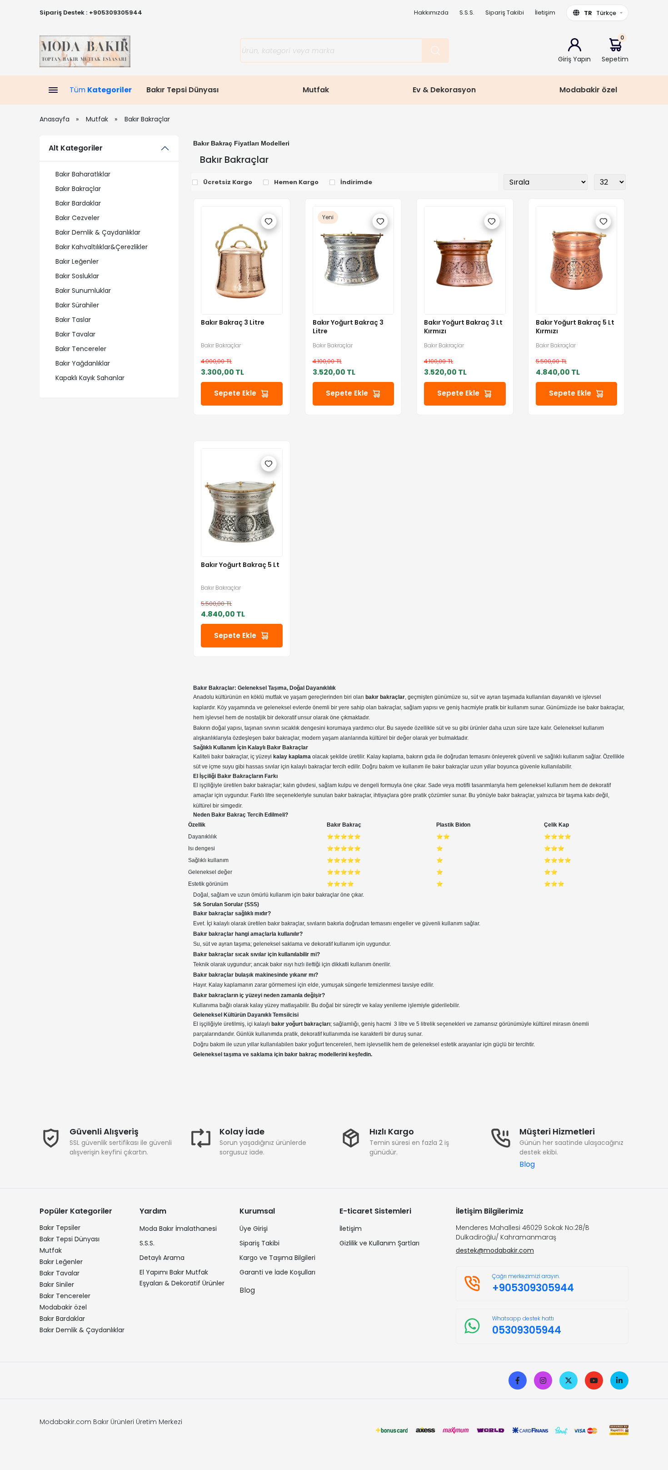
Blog (527, 1164)
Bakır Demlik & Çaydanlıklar (97, 232)
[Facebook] (517, 1380)
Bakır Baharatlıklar (82, 174)
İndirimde (356, 182)
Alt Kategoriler (76, 148)
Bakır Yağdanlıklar (82, 363)
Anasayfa (55, 119)
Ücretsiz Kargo (227, 182)
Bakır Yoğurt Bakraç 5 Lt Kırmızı (575, 327)
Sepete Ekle (235, 393)
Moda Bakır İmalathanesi (178, 1228)
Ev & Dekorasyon (444, 90)
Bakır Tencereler (80, 348)
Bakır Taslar (73, 319)
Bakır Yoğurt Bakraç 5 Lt (240, 565)
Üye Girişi (253, 1228)
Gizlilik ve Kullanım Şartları (379, 1243)
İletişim (545, 12)
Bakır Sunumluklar (83, 290)
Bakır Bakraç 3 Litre (232, 322)
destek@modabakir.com (495, 1250)
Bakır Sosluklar (77, 276)
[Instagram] (543, 1380)
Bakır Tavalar (75, 334)
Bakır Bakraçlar (147, 119)
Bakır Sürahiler (77, 305)
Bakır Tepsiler (60, 1227)
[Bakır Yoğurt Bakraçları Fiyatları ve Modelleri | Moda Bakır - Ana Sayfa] (85, 54)
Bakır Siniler (57, 1284)
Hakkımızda (431, 12)
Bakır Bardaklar (78, 203)
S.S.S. (466, 12)
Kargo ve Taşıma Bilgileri (277, 1257)
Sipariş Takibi (504, 12)
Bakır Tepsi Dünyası (182, 90)
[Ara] (435, 50)
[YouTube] (594, 1380)
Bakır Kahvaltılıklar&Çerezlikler (101, 246)
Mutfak (316, 90)
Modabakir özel (588, 90)
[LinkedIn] (619, 1380)
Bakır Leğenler (77, 261)
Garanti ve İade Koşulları (277, 1272)
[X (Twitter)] (568, 1380)
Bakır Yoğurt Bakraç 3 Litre (348, 327)
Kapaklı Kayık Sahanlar (90, 377)
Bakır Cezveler (77, 217)
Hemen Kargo (296, 182)
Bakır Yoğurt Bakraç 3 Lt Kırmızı (463, 327)
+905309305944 (115, 12)
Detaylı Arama (162, 1257)
